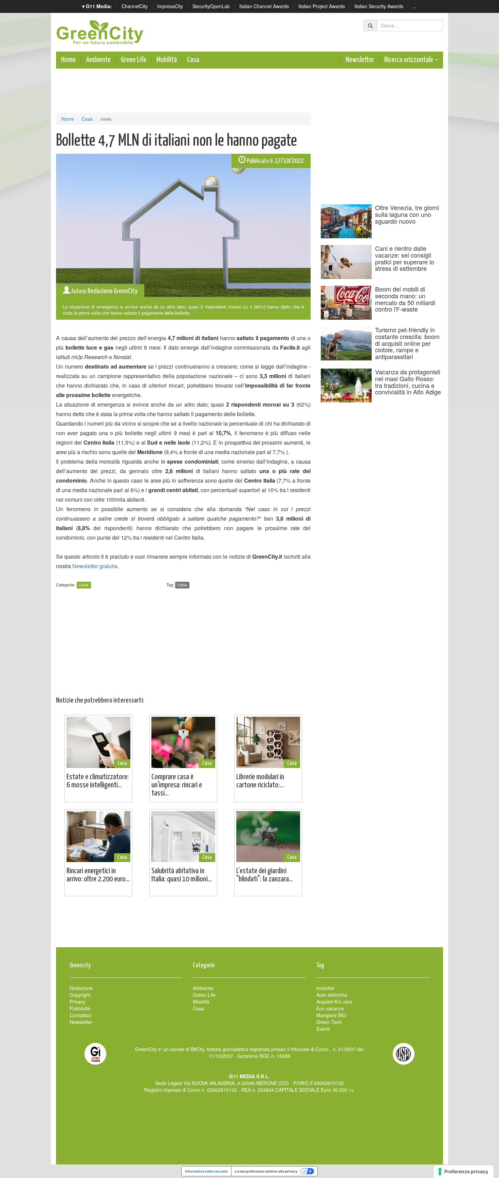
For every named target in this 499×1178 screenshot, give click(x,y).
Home (68, 60)
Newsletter (360, 60)
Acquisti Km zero (334, 1001)
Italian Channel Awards (264, 6)
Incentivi (325, 988)
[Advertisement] (249, 925)
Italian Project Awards (321, 6)
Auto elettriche (331, 994)
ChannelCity (135, 6)
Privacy (77, 1001)
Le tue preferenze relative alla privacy (266, 1171)
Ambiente (98, 60)
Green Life (133, 60)
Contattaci (80, 1015)
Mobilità (166, 60)
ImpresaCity (170, 6)
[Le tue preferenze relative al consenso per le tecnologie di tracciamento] (463, 1171)
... (415, 6)
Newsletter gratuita (94, 566)
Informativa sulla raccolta (206, 1171)
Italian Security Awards (378, 6)
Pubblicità (80, 1008)
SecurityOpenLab (211, 6)
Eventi (323, 1028)
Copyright (80, 994)
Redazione (81, 988)
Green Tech (329, 1021)
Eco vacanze (330, 1008)
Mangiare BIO (331, 1015)
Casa (193, 60)
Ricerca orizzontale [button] (409, 60)
